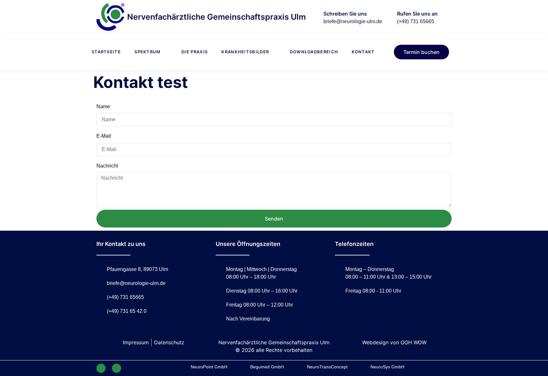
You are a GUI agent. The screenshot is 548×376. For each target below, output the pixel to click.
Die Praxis (194, 51)
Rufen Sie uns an (417, 13)
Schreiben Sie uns (345, 13)
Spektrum (147, 51)
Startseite (106, 51)
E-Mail (103, 136)
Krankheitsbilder (245, 51)
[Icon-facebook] (101, 368)
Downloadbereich (314, 51)
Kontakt (363, 51)
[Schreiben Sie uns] (314, 17)
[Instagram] (116, 368)
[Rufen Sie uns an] (387, 17)
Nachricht (107, 165)
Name (103, 106)
